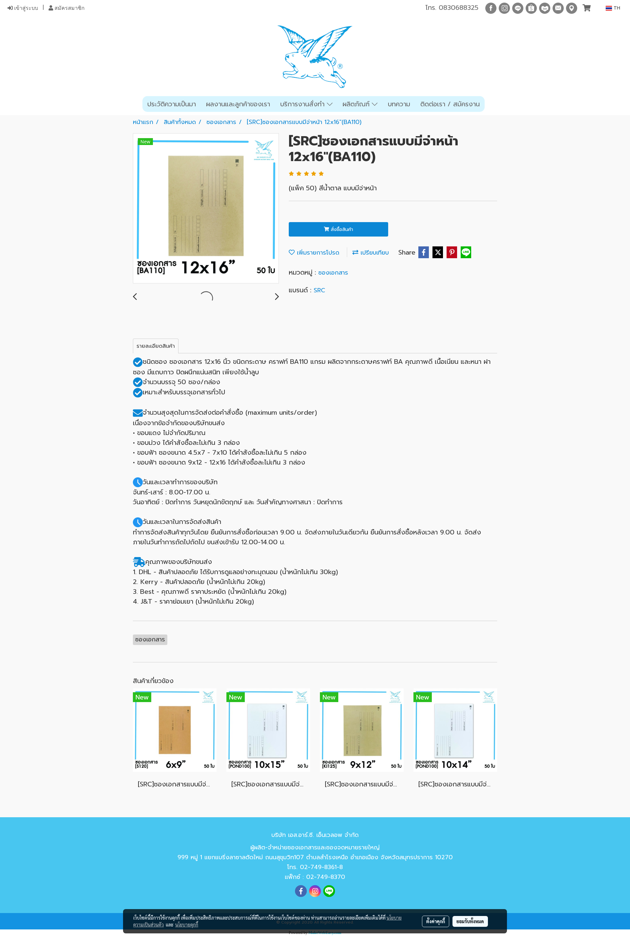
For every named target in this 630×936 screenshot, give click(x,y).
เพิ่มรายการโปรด (317, 252)
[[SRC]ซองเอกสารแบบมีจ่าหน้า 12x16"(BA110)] (206, 209)
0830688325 (458, 7)
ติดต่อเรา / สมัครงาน (450, 104)
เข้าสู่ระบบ (25, 8)
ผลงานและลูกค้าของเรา (238, 104)
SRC (319, 290)
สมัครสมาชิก (69, 8)
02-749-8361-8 (321, 867)
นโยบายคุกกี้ (186, 924)
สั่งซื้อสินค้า (341, 229)
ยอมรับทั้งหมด (470, 921)
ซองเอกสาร (333, 272)
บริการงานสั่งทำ (303, 104)
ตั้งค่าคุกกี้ (435, 921)
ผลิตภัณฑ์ (357, 104)
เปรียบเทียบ (373, 252)
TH (616, 8)
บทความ (399, 104)
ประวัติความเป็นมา (171, 104)
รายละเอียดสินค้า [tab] (155, 346)
